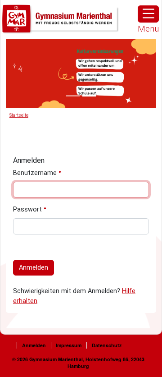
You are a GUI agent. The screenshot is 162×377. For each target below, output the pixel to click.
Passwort (28, 209)
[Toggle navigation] (148, 14)
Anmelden (33, 267)
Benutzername (35, 173)
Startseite (18, 115)
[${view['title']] (73, 96)
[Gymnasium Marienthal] (60, 19)
